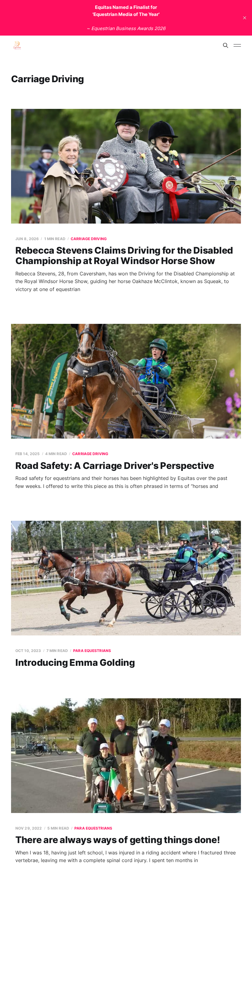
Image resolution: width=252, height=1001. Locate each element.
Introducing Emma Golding (75, 662)
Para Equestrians (92, 650)
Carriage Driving (89, 238)
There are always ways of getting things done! (117, 839)
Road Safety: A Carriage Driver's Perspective (114, 465)
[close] (245, 18)
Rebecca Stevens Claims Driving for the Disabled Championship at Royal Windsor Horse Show (124, 256)
